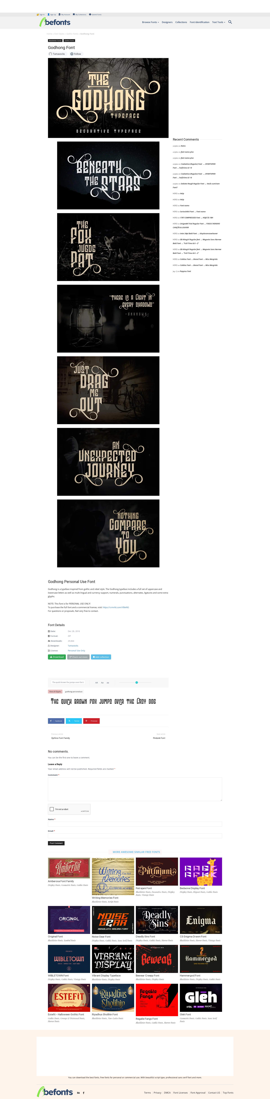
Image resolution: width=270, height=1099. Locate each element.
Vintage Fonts (148, 894)
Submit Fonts (96, 14)
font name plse (187, 152)
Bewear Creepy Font (147, 975)
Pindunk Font (159, 738)
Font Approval (198, 1092)
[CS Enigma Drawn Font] (201, 919)
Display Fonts (54, 885)
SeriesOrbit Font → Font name (193, 211)
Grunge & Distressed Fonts (72, 1018)
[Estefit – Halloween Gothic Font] (69, 997)
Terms (147, 1092)
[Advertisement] (194, 85)
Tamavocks (73, 645)
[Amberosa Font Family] (69, 868)
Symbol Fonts (70, 940)
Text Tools (217, 22)
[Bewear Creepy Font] (157, 958)
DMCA (167, 1092)
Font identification (199, 22)
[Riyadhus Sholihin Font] (113, 997)
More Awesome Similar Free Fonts (136, 852)
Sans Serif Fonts (125, 940)
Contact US (214, 1092)
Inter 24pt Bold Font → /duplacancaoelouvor (199, 233)
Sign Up (51, 14)
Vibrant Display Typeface (106, 975)
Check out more (79, 657)
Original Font (55, 936)
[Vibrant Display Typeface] (113, 958)
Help (182, 193)
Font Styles (59, 33)
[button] (230, 23)
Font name (184, 205)
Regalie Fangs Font (147, 1018)
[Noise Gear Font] (113, 919)
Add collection (102, 657)
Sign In (41, 14)
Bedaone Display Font (192, 888)
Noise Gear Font (101, 936)
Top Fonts (228, 1092)
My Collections (81, 14)
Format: (54, 636)
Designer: (54, 645)
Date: (53, 631)
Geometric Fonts (68, 885)
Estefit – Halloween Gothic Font (66, 1014)
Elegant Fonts (199, 892)
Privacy (157, 1092)
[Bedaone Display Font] (201, 871)
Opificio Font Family (60, 738)
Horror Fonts (167, 940)
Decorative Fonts (159, 892)
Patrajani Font (144, 888)
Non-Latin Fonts (115, 1018)
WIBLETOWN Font (58, 975)
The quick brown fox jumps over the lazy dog (103, 702)
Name (51, 819)
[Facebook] (83, 1093)
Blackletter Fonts (55, 40)
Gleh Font (185, 1014)
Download (58, 657)
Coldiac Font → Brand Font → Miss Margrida (199, 259)
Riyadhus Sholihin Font (105, 1014)
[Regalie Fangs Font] (157, 999)
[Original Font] (69, 919)
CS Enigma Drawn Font (193, 936)
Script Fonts (113, 901)
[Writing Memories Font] (113, 878)
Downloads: (56, 641)
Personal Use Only (76, 650)
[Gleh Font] (201, 997)
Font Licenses (180, 1092)
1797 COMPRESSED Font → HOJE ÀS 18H (196, 217)
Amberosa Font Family (61, 881)
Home (49, 33)
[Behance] (78, 1093)
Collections (181, 22)
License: (54, 650)
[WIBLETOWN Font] (69, 958)
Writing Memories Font (105, 897)
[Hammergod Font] (201, 958)
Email (51, 831)
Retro (183, 146)
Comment (53, 775)
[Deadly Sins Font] (157, 919)
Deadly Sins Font (145, 936)
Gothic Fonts (72, 33)
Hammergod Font (190, 975)
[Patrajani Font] (157, 871)
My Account (65, 14)
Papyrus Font (185, 271)
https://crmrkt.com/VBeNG (116, 607)
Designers (167, 22)
